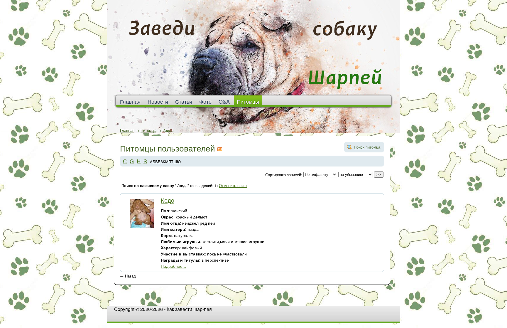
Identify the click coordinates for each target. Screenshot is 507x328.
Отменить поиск (233, 185)
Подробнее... (173, 266)
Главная (127, 130)
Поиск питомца (367, 147)
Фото (205, 101)
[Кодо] (142, 226)
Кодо (167, 200)
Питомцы (248, 101)
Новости (158, 101)
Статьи (183, 101)
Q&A (224, 101)
